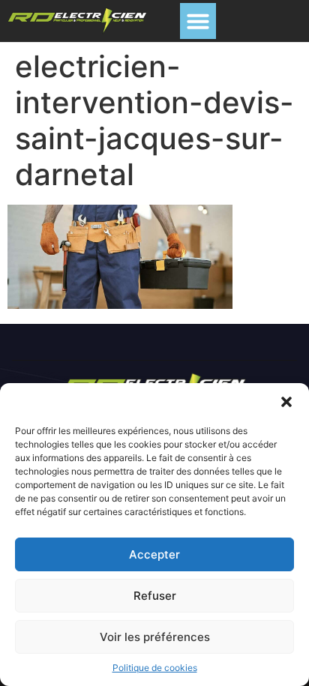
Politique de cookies (154, 667)
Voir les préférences (155, 637)
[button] (286, 401)
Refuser (155, 596)
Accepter (154, 554)
